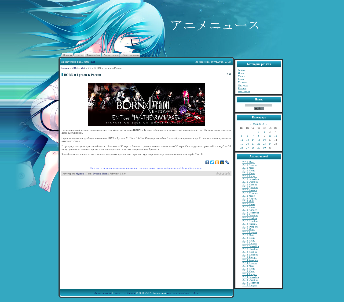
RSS (93, 61)
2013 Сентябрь (250, 246)
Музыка (80, 173)
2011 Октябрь (250, 181)
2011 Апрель (249, 164)
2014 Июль (248, 271)
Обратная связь (130, 54)
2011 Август (249, 176)
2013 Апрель (249, 232)
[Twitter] (212, 162)
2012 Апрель (249, 198)
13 (247, 139)
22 (258, 143)
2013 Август (249, 243)
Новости (68, 54)
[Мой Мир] (222, 162)
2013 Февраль (250, 226)
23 (264, 143)
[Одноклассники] (217, 162)
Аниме (241, 69)
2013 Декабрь (250, 254)
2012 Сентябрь (250, 212)
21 (253, 143)
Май (83, 68)
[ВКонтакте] (207, 162)
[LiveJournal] (227, 162)
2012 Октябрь (250, 215)
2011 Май (248, 167)
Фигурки (243, 85)
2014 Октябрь (250, 279)
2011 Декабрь (250, 187)
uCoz (195, 292)
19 (241, 143)
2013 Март (248, 229)
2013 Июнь (248, 237)
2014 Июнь (248, 268)
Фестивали (244, 91)
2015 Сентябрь (250, 282)
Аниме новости (103, 292)
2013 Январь (249, 223)
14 (253, 139)
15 (258, 139)
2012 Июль (248, 207)
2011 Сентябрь (250, 179)
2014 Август (249, 274)
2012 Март (248, 195)
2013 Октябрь (250, 249)
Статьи (79, 54)
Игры (241, 72)
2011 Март (248, 162)
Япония (242, 88)
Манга (241, 76)
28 (253, 147)
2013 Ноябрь (249, 251)
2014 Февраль (250, 260)
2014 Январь (249, 257)
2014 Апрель (249, 263)
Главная (65, 68)
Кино (241, 79)
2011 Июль (248, 173)
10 (270, 135)
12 (241, 139)
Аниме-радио (111, 54)
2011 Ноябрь (249, 184)
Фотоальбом (93, 54)
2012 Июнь (248, 204)
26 (89, 68)
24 (270, 143)
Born (105, 173)
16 (264, 139)
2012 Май (248, 201)
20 (247, 143)
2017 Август (249, 285)
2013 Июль (248, 240)
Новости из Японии (124, 292)
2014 (75, 68)
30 (264, 147)
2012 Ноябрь (249, 218)
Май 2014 (258, 123)
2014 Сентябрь (250, 277)
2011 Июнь (248, 170)
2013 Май (248, 235)
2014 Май (248, 265)
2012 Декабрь (250, 221)
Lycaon (97, 173)
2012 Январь (249, 190)
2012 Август (249, 209)
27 (247, 147)
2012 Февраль (250, 193)
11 (275, 135)
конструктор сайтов (178, 292)
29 (258, 147)
